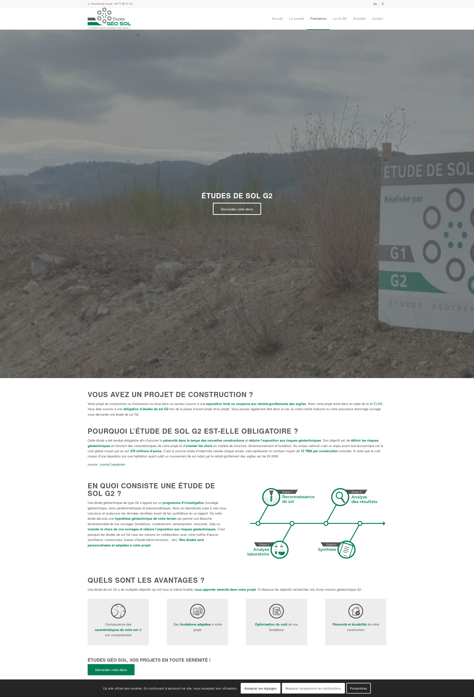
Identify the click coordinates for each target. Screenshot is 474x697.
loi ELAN (376, 403)
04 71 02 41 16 (123, 3)
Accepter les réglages (260, 688)
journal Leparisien (112, 464)
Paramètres (358, 688)
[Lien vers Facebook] (382, 3)
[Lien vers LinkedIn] (375, 3)
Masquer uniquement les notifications (313, 688)
